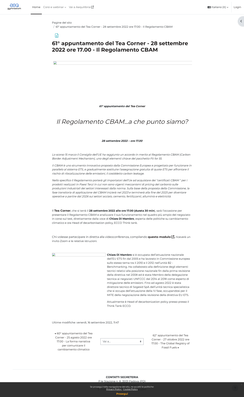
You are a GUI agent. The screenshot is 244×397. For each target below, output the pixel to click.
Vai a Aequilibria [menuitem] (79, 7)
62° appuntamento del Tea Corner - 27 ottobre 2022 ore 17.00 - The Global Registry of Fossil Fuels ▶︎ (170, 341)
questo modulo (159, 237)
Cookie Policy (130, 389)
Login (237, 7)
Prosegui (122, 393)
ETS (80, 169)
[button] (218, 7)
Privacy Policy (114, 389)
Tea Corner (137, 106)
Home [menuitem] (36, 7)
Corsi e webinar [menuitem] (53, 7)
